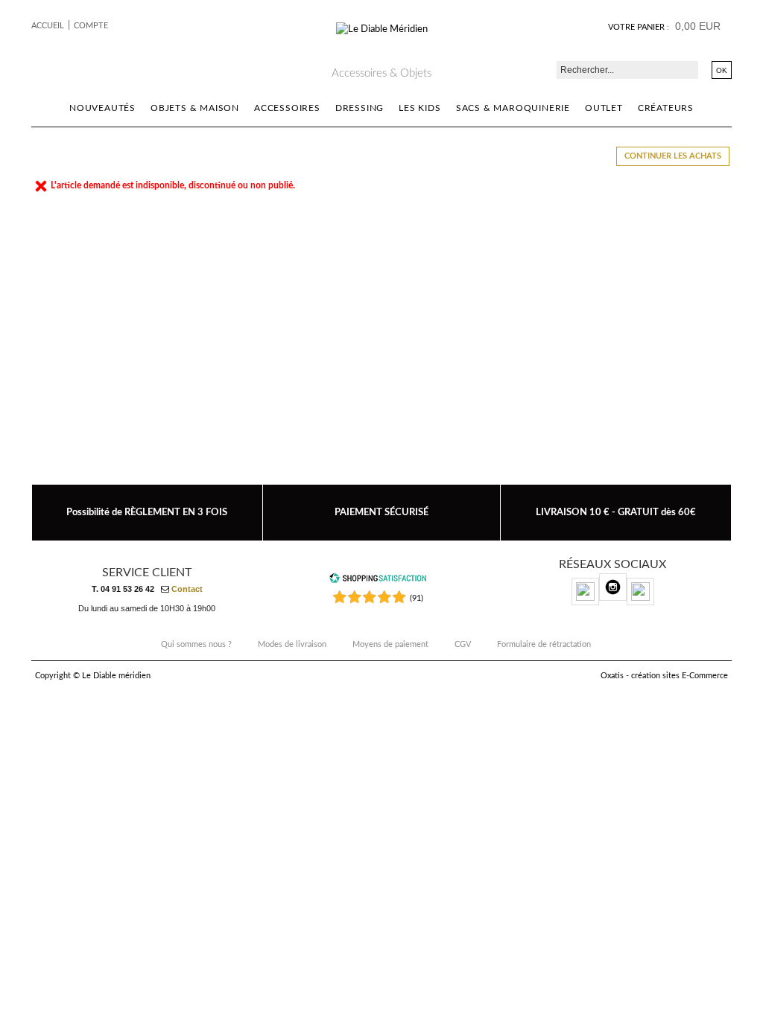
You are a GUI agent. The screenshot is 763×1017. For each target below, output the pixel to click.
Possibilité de (146, 512)
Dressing (359, 107)
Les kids (419, 107)
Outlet (604, 107)
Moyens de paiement (390, 644)
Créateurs (666, 107)
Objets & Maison (195, 107)
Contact (187, 588)
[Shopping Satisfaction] (377, 581)
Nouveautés (102, 107)
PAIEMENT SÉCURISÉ (381, 512)
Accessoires (287, 107)
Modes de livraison (292, 644)
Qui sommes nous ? (196, 644)
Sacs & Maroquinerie (513, 107)
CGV (463, 644)
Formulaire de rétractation (544, 644)
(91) (416, 598)
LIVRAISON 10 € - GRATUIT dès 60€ (616, 512)
